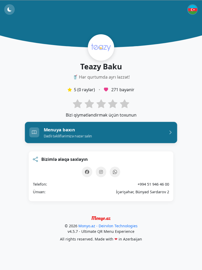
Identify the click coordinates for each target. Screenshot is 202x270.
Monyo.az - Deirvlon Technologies (108, 225)
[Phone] (115, 172)
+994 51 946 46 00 (153, 184)
